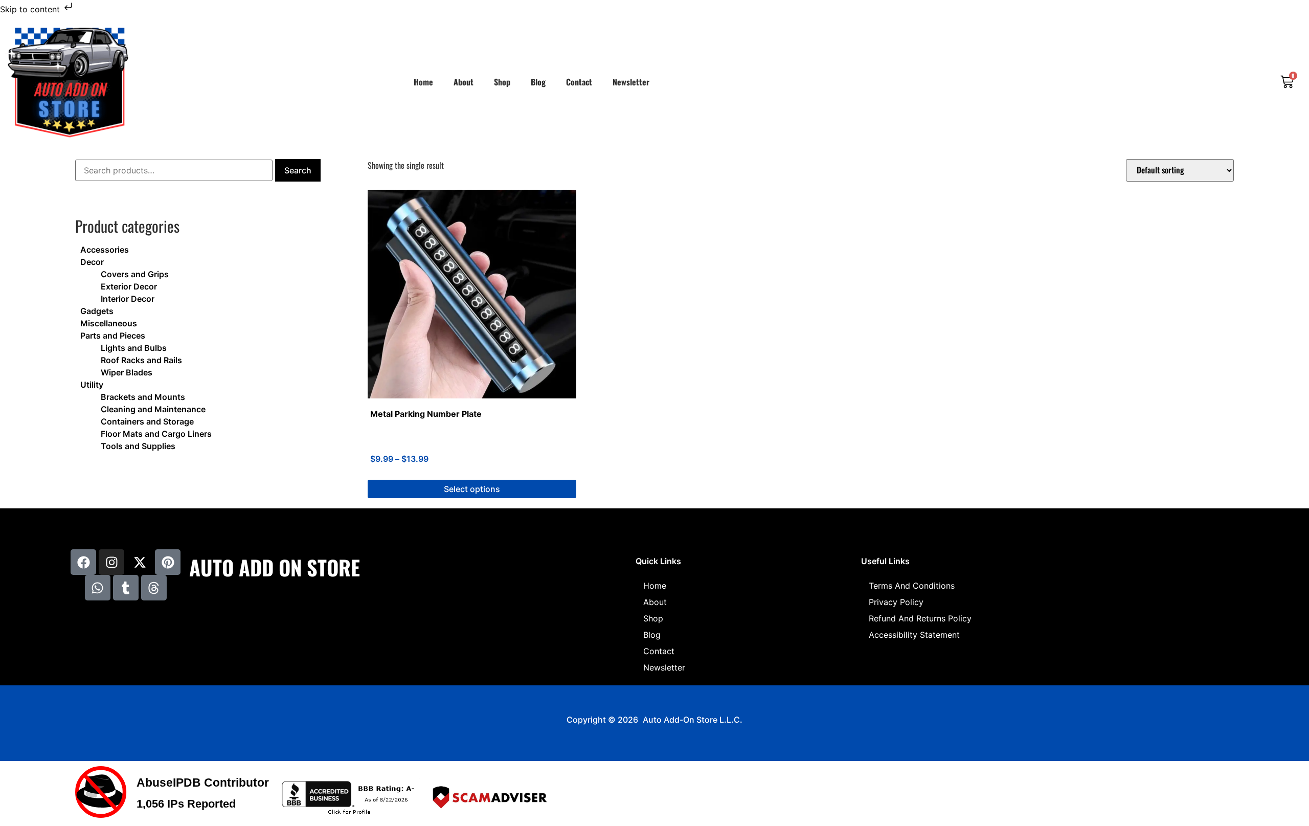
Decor (92, 262)
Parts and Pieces (112, 335)
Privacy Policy (896, 602)
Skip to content (31, 9)
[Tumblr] (126, 587)
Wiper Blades (126, 372)
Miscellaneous (108, 323)
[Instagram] (111, 562)
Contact (579, 82)
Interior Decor (127, 299)
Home (423, 82)
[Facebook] (83, 562)
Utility (91, 384)
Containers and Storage (147, 421)
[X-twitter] (139, 562)
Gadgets (97, 311)
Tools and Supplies (138, 446)
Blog (538, 82)
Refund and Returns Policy (920, 618)
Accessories (104, 249)
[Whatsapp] (97, 587)
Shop (502, 82)
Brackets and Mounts (143, 397)
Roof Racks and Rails (141, 360)
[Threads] (154, 587)
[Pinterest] (167, 562)
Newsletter (631, 82)
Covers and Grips (135, 274)
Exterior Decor (129, 286)
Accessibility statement (914, 635)
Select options (472, 489)
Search (297, 170)
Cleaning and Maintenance (153, 409)
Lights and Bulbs (134, 348)
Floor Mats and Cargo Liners (156, 434)
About (463, 82)
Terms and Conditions (912, 586)
